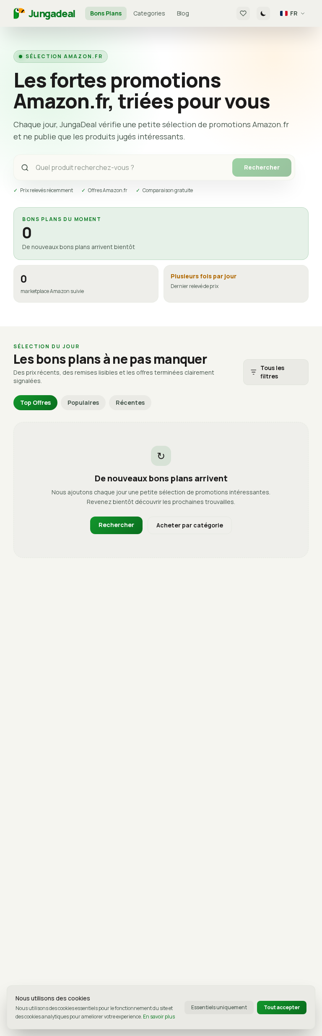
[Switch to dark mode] (263, 13)
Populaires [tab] (83, 402)
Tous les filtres (272, 372)
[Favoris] (243, 13)
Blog (183, 13)
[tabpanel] (161, 490)
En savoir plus (159, 1016)
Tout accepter (282, 1007)
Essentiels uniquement (219, 1007)
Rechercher (262, 167)
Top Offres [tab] (35, 402)
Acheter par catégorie (189, 525)
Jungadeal (52, 13)
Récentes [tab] (130, 402)
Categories (149, 13)
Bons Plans (106, 13)
